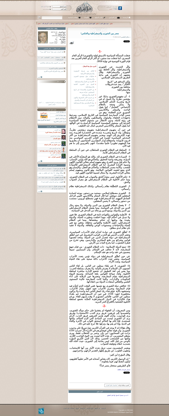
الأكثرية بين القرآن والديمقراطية (84, 81)
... (106, 23)
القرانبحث (82, 408)
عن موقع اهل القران (61, 112)
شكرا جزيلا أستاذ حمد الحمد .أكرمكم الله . (89, 23)
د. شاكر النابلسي (50, 28)
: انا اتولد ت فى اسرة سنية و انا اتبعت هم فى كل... (51, 187)
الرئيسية (125, 17)
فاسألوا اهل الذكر (52, 165)
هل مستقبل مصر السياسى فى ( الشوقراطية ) (51, 58)
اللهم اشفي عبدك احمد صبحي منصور (121, 23)
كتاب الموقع (98, 17)
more (40, 77)
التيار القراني (90, 408)
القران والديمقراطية (88, 95)
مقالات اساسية (73, 17)
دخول (48, 6)
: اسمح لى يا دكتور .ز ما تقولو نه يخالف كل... (51, 169)
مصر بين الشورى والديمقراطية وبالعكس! (51, 63)
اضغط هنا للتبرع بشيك (43, 120)
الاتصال (86, 17)
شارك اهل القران (51, 109)
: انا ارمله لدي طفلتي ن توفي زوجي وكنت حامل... (51, 174)
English (115, 9)
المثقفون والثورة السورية (56, 68)
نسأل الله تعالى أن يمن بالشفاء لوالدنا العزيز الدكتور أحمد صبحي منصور (53, 23)
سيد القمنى (57, 130)
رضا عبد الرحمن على (55, 148)
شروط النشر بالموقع (61, 118)
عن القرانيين (112, 17)
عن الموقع (97, 408)
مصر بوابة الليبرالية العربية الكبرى (53, 71)
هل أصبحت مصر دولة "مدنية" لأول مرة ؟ (51, 52)
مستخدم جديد (46, 9)
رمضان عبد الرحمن (55, 136)
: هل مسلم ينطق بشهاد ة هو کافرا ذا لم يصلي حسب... (51, 178)
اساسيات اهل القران (111, 385)
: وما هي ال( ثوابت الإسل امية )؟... (51, 182)
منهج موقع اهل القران (60, 115)
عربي (110, 9)
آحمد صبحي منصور (56, 142)
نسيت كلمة (43, 6)
